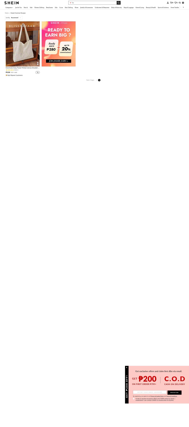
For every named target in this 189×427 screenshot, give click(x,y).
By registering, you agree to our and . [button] (155, 396)
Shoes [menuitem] (76, 7)
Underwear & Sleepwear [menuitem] (102, 7)
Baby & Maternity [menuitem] (116, 7)
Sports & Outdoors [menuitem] (163, 7)
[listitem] (22, 49)
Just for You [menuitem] (18, 7)
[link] (171, 2)
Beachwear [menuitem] (49, 7)
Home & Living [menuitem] (140, 7)
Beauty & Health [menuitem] (151, 7)
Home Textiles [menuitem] (175, 7)
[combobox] (13, 17)
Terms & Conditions (171, 396)
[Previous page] (97, 80)
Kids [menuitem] (56, 7)
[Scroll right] (183, 7)
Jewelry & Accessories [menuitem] (86, 7)
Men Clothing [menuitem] (69, 7)
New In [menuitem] (26, 7)
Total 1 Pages (90, 80)
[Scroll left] (181, 7)
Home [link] (7, 13)
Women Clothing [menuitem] (39, 7)
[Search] (119, 3)
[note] (14, 75)
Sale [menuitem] (31, 7)
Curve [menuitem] (61, 7)
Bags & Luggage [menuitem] (129, 7)
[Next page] (101, 80)
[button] (179, 3)
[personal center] (168, 3)
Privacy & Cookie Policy (157, 396)
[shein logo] (11, 2)
